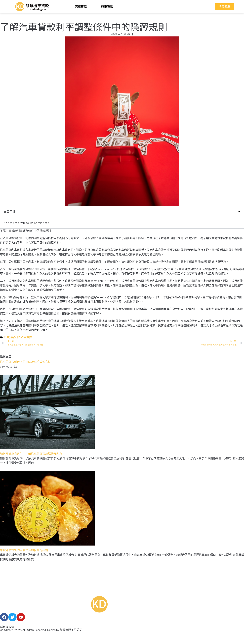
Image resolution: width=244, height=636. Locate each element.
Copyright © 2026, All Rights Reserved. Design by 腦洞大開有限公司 (41, 630)
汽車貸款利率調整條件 (18, 337)
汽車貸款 (81, 6)
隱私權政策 (7, 627)
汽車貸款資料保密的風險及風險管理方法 (25, 362)
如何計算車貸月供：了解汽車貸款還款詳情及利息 (31, 454)
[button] (239, 211)
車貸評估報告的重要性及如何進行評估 (24, 550)
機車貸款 (107, 6)
